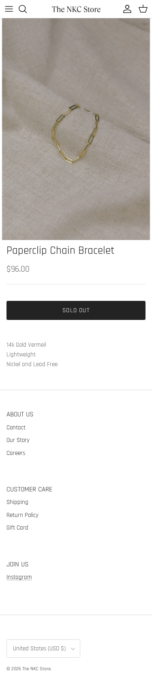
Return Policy (22, 515)
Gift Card (17, 528)
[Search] (27, 9)
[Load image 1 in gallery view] (76, 129)
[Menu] (9, 9)
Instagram (19, 577)
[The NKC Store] (76, 9)
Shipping (17, 502)
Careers (15, 453)
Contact (16, 427)
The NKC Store (36, 669)
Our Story (18, 440)
